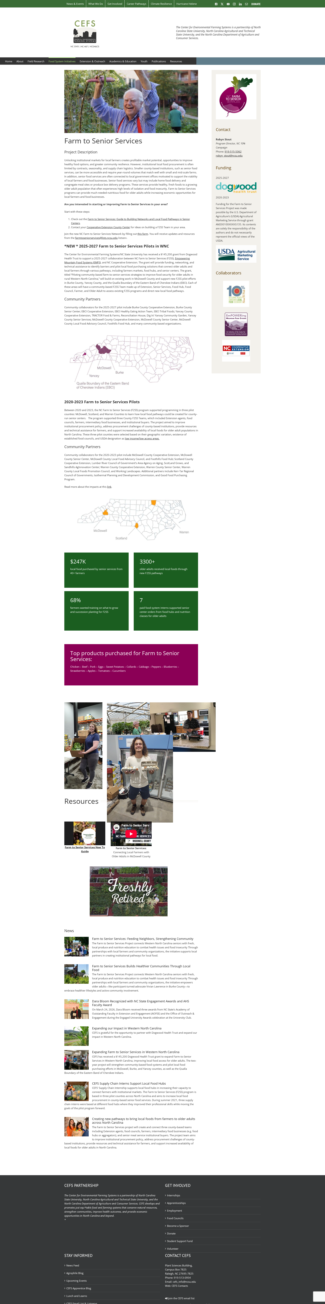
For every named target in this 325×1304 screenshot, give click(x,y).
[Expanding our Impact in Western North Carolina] (76, 1036)
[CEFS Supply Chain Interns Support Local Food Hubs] (76, 1091)
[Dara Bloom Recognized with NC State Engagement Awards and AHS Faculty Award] (76, 1009)
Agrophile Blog (74, 1273)
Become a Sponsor (178, 1225)
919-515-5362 (233, 151)
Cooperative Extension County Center (108, 227)
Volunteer (172, 1248)
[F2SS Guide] (84, 822)
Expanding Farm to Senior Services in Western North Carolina (135, 1052)
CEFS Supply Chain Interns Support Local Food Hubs (129, 1083)
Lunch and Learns (76, 1296)
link (109, 486)
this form (142, 233)
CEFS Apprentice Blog (78, 1288)
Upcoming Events (76, 1280)
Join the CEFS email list (181, 1298)
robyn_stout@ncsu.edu (229, 155)
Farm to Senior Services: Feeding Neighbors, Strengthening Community (142, 939)
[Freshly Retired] (131, 868)
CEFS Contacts (180, 1285)
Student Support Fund (180, 1241)
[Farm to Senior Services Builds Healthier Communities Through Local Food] (76, 974)
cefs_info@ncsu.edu (184, 1281)
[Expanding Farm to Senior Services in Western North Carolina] (76, 1060)
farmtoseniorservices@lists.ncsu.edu (96, 238)
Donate (171, 1233)
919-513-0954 (182, 1277)
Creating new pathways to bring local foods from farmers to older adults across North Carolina (143, 1121)
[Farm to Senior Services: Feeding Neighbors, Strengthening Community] (76, 946)
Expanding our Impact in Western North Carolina (126, 1028)
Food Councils (175, 1218)
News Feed (72, 1265)
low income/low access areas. (142, 438)
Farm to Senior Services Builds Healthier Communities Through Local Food (141, 968)
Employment (174, 1210)
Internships (173, 1195)
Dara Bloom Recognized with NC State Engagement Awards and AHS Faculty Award (140, 1003)
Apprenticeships (176, 1203)
